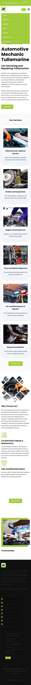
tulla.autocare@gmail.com (11, 3)
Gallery (5, 33)
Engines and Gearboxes (15, 230)
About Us (6, 20)
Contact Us (7, 37)
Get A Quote (7, 42)
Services (6, 24)
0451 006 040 (11, 639)
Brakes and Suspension (15, 192)
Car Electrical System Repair (12, 620)
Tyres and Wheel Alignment (15, 268)
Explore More (15, 364)
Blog (4, 28)
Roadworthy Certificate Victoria (13, 624)
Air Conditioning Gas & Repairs (12, 613)
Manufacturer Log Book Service (13, 599)
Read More (7, 107)
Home (4, 15)
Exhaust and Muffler (15, 347)
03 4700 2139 (11, 641)
